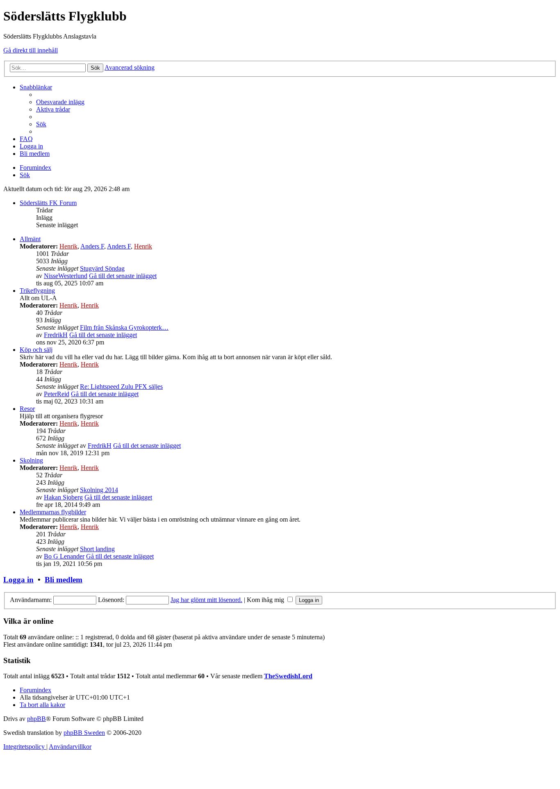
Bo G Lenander (64, 556)
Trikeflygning (37, 290)
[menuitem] (60, 101)
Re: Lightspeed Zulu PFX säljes (121, 386)
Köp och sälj (36, 349)
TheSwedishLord (288, 676)
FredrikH (56, 334)
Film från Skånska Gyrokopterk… (124, 327)
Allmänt (30, 238)
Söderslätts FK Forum (48, 202)
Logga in (18, 579)
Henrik (68, 246)
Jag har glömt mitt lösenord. (206, 599)
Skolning (31, 460)
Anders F (92, 246)
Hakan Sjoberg (63, 497)
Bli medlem (63, 579)
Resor (27, 408)
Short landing (97, 548)
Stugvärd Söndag (102, 268)
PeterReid (56, 393)
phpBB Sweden (84, 732)
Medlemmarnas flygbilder (53, 512)
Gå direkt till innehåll (30, 50)
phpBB (36, 718)
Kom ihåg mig (266, 599)
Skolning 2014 (99, 489)
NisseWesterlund (65, 275)
